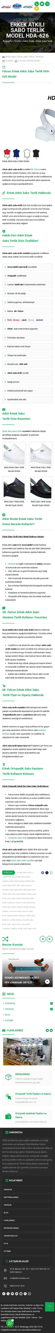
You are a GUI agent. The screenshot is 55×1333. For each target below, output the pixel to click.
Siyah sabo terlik (29, 929)
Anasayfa (7, 41)
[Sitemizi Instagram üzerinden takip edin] (12, 1293)
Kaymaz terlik (12, 916)
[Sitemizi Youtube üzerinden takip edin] (20, 1293)
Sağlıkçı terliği (16, 929)
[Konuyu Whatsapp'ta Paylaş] (51, 872)
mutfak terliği (15, 920)
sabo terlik (16, 924)
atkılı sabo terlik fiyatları (17, 894)
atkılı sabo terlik (16, 890)
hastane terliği (22, 907)
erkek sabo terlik (9, 907)
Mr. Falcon (35, 169)
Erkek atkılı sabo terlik (12, 431)
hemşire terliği (16, 911)
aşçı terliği (16, 877)
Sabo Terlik (28, 41)
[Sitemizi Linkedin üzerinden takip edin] (16, 1293)
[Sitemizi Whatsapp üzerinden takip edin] (29, 1293)
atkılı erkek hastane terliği (20, 881)
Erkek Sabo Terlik (44, 41)
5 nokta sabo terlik (24, 873)
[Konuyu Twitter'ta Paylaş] (46, 872)
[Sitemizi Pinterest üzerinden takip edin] (25, 1293)
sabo (9, 924)
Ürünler (17, 41)
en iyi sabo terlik (13, 898)
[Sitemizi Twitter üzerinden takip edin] (8, 1293)
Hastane (11, 564)
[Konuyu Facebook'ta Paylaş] (42, 872)
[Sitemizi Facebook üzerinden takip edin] (3, 1293)
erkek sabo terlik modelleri (23, 860)
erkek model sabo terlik (25, 903)
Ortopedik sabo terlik (17, 838)
